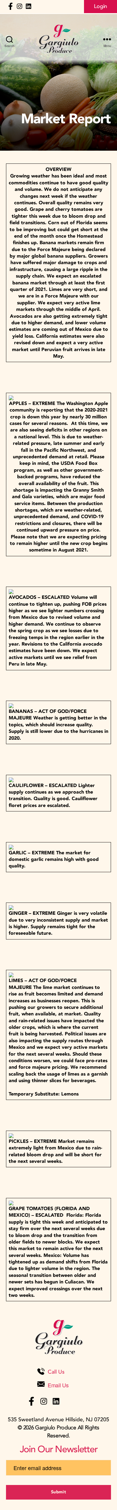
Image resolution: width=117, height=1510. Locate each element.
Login (100, 6)
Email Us (58, 1385)
